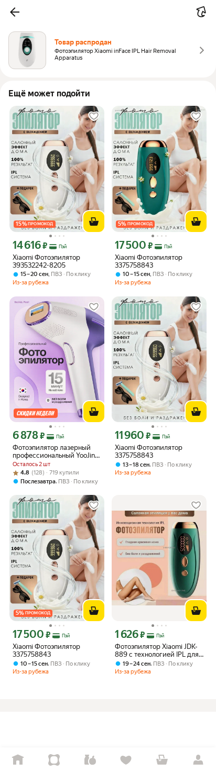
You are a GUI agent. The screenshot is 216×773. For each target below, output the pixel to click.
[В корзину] (93, 221)
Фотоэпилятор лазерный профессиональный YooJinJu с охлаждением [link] (57, 451)
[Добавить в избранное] (94, 116)
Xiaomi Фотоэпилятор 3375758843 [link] (148, 261)
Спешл (54, 760)
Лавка (90, 760)
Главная (18, 760)
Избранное (126, 760)
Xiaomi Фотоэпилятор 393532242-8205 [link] (46, 261)
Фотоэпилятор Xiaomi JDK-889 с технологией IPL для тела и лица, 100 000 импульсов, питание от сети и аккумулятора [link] (158, 650)
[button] (14, 12)
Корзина (162, 760)
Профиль (198, 760)
